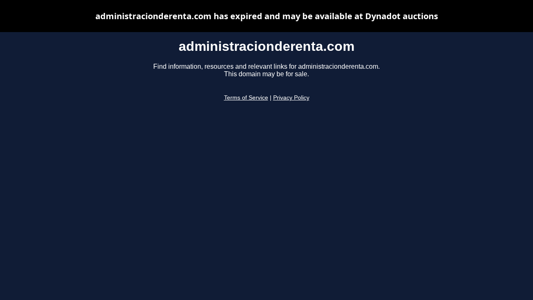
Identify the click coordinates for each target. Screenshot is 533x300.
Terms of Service (246, 98)
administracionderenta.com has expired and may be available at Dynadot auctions (266, 16)
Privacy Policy (291, 98)
